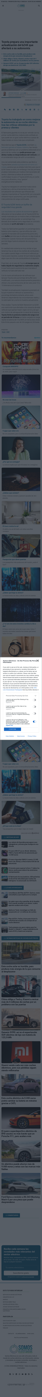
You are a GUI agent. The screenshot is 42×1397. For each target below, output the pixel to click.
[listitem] (21, 696)
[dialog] (21, 698)
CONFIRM (12, 729)
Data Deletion (10, 736)
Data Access (21, 736)
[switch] (34, 700)
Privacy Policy (32, 736)
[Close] (38, 661)
